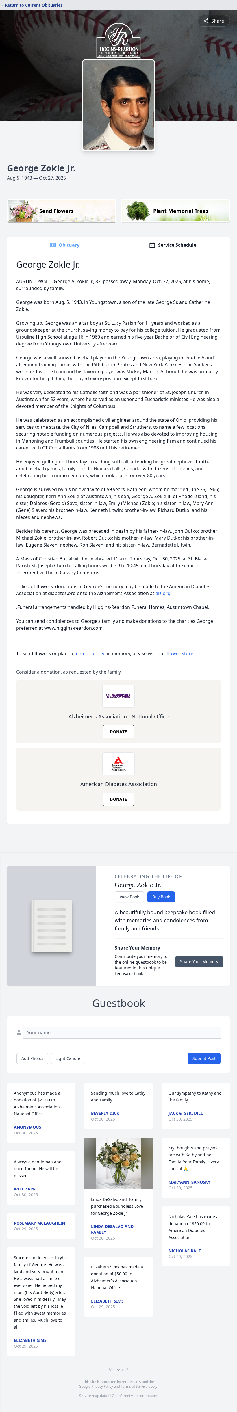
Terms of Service (134, 1386)
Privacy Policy (102, 1386)
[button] (118, 1163)
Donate (118, 731)
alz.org (163, 593)
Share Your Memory (199, 961)
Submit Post (204, 1058)
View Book (129, 897)
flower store (179, 653)
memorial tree (89, 653)
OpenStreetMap (125, 1395)
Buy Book (161, 897)
